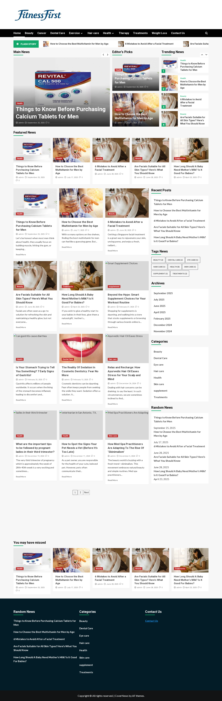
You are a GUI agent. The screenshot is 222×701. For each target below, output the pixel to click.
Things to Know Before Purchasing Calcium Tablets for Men (133, 78)
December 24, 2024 (127, 383)
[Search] (206, 33)
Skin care (113, 436)
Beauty (29, 33)
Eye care (192, 260)
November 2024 (163, 331)
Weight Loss (159, 33)
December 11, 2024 (81, 456)
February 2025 (162, 318)
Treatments (140, 33)
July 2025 (159, 299)
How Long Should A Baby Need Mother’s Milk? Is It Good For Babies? (188, 170)
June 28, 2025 (112, 174)
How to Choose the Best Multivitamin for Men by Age (54, 43)
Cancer (41, 33)
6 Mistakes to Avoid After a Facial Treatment (123, 43)
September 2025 (163, 293)
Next (86, 492)
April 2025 (160, 312)
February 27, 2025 (126, 307)
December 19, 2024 (35, 456)
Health (107, 33)
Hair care (93, 33)
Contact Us (178, 33)
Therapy (124, 33)
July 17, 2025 (131, 123)
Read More (21, 254)
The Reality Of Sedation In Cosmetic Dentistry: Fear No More (80, 371)
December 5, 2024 (127, 456)
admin (21, 123)
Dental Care (57, 33)
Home (17, 33)
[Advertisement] (178, 510)
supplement (114, 287)
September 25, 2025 (36, 123)
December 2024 (163, 324)
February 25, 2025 (34, 380)
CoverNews (121, 695)
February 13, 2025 (80, 380)
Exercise (74, 33)
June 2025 (159, 305)
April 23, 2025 (191, 177)
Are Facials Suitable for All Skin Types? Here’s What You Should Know (192, 102)
